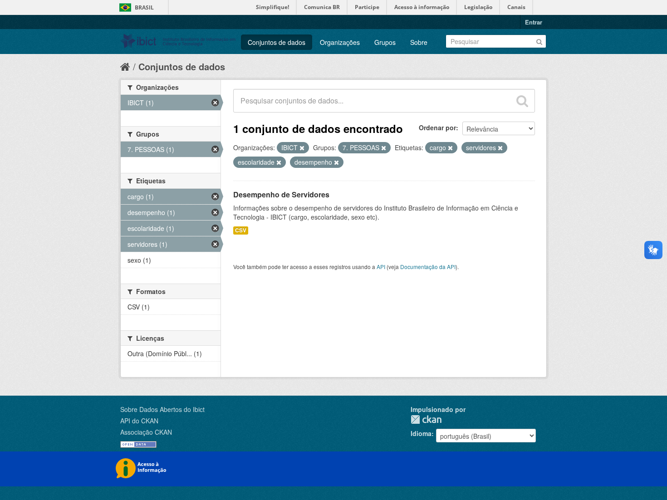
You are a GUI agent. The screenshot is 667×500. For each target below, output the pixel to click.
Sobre (418, 42)
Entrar (533, 22)
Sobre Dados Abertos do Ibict (162, 409)
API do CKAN (139, 420)
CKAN (426, 419)
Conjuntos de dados (276, 42)
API (381, 266)
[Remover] (301, 148)
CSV (240, 230)
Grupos (385, 42)
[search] (522, 101)
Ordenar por (437, 127)
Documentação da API (428, 266)
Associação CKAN (146, 431)
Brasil (144, 7)
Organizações (340, 42)
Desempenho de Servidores (281, 194)
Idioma (421, 433)
